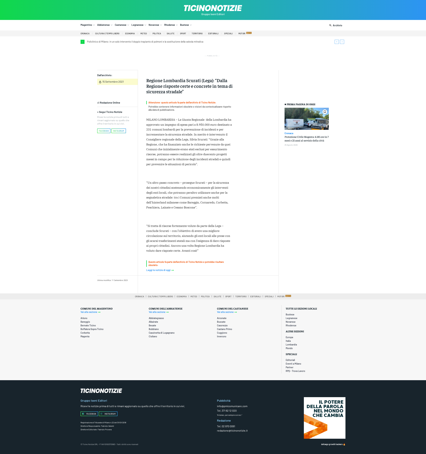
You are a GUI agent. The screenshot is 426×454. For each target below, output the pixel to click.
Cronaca (289, 133)
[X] (180, 284)
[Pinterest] (188, 284)
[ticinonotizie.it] (213, 8)
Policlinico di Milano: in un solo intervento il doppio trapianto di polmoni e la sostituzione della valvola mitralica (145, 41)
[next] (342, 42)
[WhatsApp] (196, 284)
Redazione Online (110, 102)
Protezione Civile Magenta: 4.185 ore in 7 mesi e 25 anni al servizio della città (307, 138)
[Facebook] (173, 284)
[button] (335, 25)
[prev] (337, 42)
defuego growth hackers (332, 444)
